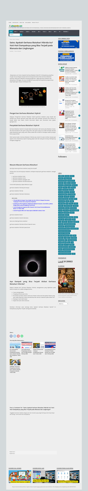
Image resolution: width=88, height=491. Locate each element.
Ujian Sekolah (72, 246)
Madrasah (66, 212)
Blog (69, 182)
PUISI (69, 237)
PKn (71, 235)
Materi (67, 214)
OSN (60, 221)
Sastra (21, 31)
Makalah (72, 212)
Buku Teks (75, 185)
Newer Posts (12, 451)
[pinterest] (18, 336)
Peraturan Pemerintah (63, 235)
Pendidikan (61, 226)
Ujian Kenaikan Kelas (63, 246)
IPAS (75, 198)
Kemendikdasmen (68, 205)
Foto (60, 189)
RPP (66, 240)
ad (59, 176)
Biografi (60, 182)
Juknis (67, 201)
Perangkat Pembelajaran (64, 233)
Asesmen (60, 178)
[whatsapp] (21, 336)
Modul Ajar (61, 219)
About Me (22, 22)
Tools (44, 31)
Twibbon (71, 244)
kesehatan (75, 205)
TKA (72, 242)
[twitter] (14, 336)
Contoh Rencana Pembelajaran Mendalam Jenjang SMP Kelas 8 (71, 137)
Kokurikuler (73, 208)
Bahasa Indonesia (62, 180)
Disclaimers (28, 22)
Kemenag (61, 205)
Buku (15, 31)
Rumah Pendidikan (72, 240)
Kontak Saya (15, 22)
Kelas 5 (75, 203)
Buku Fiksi (61, 185)
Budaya (73, 182)
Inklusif (71, 198)
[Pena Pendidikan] (40, 26)
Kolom (33, 31)
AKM (63, 176)
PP (59, 31)
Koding (67, 208)
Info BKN (71, 189)
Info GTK (72, 192)
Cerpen (60, 187)
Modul (75, 217)
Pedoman (61, 224)
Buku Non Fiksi (68, 185)
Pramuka (61, 237)
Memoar (70, 217)
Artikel (72, 176)
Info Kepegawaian (62, 194)
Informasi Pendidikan (63, 198)
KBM (67, 203)
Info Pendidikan (71, 194)
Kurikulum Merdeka (74, 210)
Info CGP (66, 192)
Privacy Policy (35, 22)
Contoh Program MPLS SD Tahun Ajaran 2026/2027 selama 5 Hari (29, 210)
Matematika (61, 214)
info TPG (72, 196)
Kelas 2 (71, 203)
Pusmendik (74, 237)
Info (55, 31)
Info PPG (61, 196)
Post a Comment (17, 51)
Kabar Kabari (61, 203)
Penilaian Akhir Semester (64, 228)
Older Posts (12, 453)
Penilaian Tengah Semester (64, 230)
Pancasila (64, 221)
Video (73, 253)
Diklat (65, 187)
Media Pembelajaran (63, 217)
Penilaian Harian (74, 228)
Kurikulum (66, 210)
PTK (65, 237)
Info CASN (61, 192)
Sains (60, 242)
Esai (69, 187)
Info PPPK (66, 196)
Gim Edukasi (65, 189)
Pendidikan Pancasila (69, 226)
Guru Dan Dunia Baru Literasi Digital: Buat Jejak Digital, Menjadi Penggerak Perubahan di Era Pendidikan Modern (71, 146)
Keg (39, 31)
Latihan (60, 212)
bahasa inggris (71, 180)
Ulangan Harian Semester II (64, 251)
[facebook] (11, 336)
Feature (73, 187)
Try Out (66, 244)
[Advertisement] (44, 9)
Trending (65, 31)
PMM (75, 235)
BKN (65, 182)
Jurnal (71, 201)
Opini (74, 219)
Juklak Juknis (61, 201)
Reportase (61, 240)
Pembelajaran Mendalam (70, 224)
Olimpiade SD (68, 219)
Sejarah (64, 242)
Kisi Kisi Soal (61, 208)
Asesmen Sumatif (67, 178)
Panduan (70, 221)
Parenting (76, 221)
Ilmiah (27, 31)
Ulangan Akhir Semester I (69, 249)
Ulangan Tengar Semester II (64, 253)
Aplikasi (67, 176)
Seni (69, 242)
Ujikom (60, 249)
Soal (50, 31)
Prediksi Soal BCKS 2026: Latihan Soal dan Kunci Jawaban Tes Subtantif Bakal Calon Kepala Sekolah (71, 79)
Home (10, 22)
